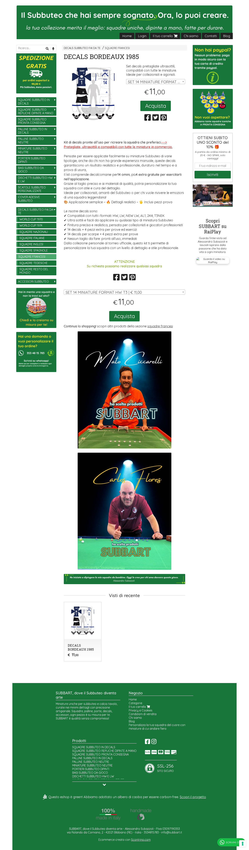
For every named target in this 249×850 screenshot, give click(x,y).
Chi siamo (191, 36)
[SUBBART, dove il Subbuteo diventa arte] (124, 22)
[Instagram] (153, 742)
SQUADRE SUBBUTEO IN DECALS (34, 101)
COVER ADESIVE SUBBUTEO (29, 198)
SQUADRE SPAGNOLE (34, 250)
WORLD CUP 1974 (31, 225)
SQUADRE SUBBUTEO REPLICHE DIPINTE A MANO (35, 111)
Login (142, 36)
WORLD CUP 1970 (31, 219)
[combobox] (155, 81)
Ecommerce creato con (124, 839)
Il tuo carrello (163, 36)
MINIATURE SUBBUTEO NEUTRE (32, 150)
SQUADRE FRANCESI (117, 48)
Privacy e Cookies (140, 710)
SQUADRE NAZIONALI (34, 232)
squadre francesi (160, 326)
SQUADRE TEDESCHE (34, 263)
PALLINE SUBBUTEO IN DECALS (32, 130)
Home (127, 36)
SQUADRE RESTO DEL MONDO (34, 270)
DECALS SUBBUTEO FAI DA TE (82, 48)
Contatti (211, 36)
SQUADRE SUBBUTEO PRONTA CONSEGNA (32, 121)
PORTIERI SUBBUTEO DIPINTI (31, 160)
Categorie (135, 703)
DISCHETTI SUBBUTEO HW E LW (35, 179)
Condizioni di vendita (142, 714)
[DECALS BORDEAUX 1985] (93, 93)
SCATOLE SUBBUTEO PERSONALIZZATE (32, 189)
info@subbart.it (171, 832)
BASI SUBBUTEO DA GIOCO (31, 169)
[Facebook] (147, 742)
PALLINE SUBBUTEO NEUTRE (31, 140)
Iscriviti (212, 174)
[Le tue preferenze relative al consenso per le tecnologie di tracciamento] (242, 843)
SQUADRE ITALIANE (32, 238)
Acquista (155, 105)
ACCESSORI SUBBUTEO (33, 281)
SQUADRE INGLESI (31, 244)
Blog (226, 36)
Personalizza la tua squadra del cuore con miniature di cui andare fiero (157, 726)
